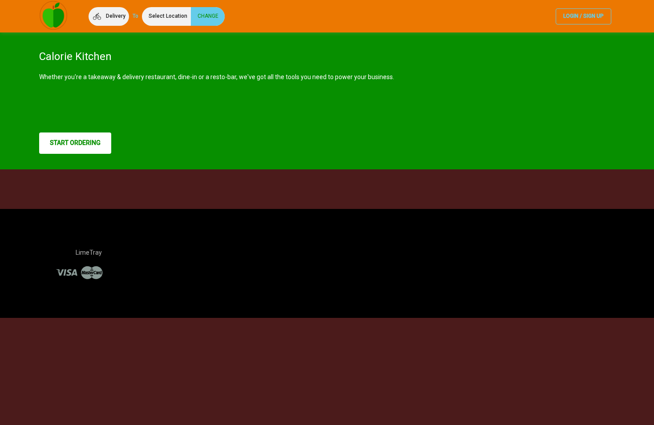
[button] (109, 16)
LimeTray (89, 252)
